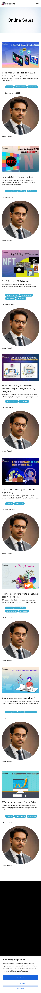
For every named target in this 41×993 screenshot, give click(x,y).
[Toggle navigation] (37, 3)
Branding (9, 87)
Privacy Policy (21, 928)
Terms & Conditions (23, 935)
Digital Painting (20, 191)
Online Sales (32, 87)
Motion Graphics (20, 87)
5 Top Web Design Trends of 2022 (18, 72)
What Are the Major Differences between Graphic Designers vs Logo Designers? (19, 388)
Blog (17, 931)
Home (3, 924)
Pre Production (30, 712)
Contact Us (19, 924)
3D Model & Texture (12, 295)
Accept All (20, 977)
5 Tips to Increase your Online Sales (19, 802)
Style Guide (6, 945)
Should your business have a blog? (18, 698)
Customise (20, 983)
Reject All (20, 989)
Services (4, 931)
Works (4, 935)
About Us (5, 928)
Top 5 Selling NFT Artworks (15, 281)
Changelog (5, 956)
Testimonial (21, 298)
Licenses (5, 953)
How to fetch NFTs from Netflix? (17, 177)
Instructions (6, 949)
